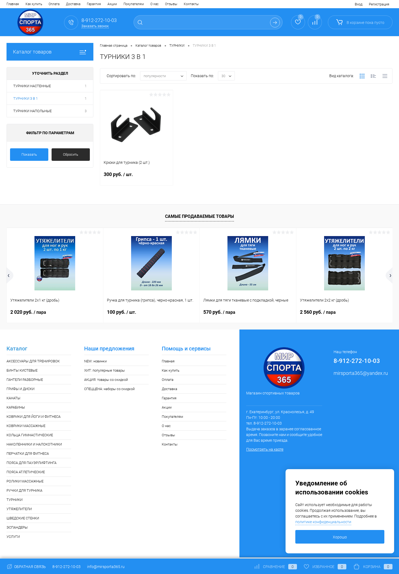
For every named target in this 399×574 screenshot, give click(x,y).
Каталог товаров (32, 52)
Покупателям (133, 4)
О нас (154, 4)
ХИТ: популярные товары (104, 370)
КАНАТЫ (13, 398)
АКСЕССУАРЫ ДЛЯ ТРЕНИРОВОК (33, 361)
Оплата (54, 4)
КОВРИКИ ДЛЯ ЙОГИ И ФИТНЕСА (34, 417)
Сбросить (70, 154)
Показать (29, 154)
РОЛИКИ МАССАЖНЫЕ (25, 481)
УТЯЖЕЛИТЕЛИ (19, 509)
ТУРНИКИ (15, 500)
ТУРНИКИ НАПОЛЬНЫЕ (32, 111)
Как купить (34, 4)
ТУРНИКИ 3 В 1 (25, 98)
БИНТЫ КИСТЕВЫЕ (22, 370)
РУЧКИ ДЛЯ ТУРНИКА (24, 490)
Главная (13, 4)
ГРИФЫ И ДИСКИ (20, 389)
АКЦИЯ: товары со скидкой (106, 380)
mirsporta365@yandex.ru (361, 373)
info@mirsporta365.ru (106, 566)
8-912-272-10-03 (66, 566)
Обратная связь (29, 566)
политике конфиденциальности (323, 522)
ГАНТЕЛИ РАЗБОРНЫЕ (25, 380)
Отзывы (171, 4)
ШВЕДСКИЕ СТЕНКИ (23, 518)
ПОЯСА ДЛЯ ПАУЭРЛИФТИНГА (31, 463)
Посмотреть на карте (264, 449)
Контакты (191, 4)
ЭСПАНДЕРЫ (17, 527)
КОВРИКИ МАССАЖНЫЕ (26, 426)
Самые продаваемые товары (199, 216)
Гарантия (94, 4)
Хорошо (340, 537)
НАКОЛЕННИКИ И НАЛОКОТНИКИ (34, 444)
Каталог (17, 349)
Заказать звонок (95, 26)
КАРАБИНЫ (16, 407)
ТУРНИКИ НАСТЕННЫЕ (32, 86)
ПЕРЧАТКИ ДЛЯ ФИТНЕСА (28, 453)
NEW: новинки (95, 361)
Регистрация (379, 4)
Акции (112, 4)
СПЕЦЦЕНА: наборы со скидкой (109, 389)
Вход (358, 4)
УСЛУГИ (13, 537)
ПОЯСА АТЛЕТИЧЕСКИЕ (26, 472)
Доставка (73, 4)
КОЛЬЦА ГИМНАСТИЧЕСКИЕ (30, 435)
